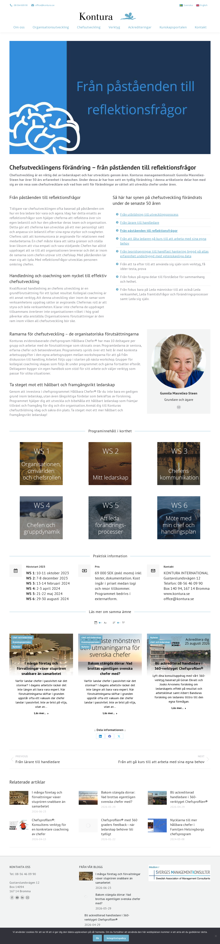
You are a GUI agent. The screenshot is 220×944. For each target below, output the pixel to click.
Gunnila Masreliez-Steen (178, 393)
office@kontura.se (44, 5)
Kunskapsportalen (22, 642)
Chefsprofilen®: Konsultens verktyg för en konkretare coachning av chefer (50, 827)
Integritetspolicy (116, 938)
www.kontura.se (177, 593)
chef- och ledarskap (22, 637)
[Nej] (215, 936)
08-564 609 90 (21, 5)
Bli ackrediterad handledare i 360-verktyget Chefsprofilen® (189, 797)
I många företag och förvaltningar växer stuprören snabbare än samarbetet (41, 668)
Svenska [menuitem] (188, 5)
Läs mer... (40, 713)
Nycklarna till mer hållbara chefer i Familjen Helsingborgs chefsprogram (187, 827)
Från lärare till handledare (139, 222)
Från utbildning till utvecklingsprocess (149, 214)
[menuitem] (186, 5)
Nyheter (17, 647)
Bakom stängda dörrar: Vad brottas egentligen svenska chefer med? (110, 668)
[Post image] (18, 798)
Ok (97, 938)
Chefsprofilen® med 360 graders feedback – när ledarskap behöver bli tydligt (119, 827)
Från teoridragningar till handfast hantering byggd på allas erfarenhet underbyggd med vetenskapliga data (164, 253)
